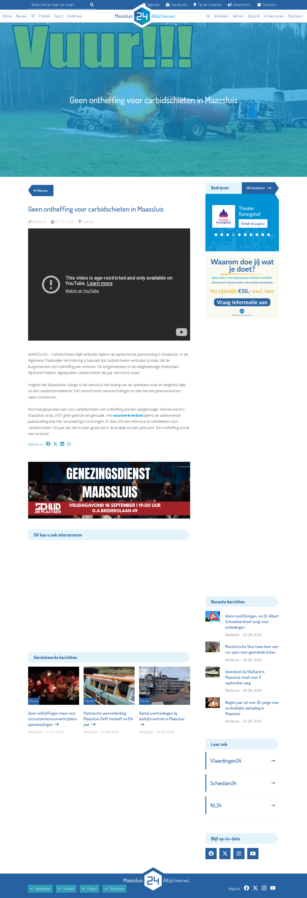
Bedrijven (295, 15)
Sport (58, 15)
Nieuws (21, 15)
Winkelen (221, 15)
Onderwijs (74, 15)
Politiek (44, 15)
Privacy (92, 888)
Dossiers (269, 4)
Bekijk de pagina (255, 223)
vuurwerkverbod (128, 415)
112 (33, 15)
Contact (68, 888)
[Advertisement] (109, 592)
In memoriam (274, 15)
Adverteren (241, 4)
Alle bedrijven (255, 188)
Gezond (254, 15)
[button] (216, 234)
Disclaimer (116, 888)
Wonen (238, 15)
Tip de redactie (209, 4)
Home (7, 15)
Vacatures (178, 4)
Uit (208, 15)
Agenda (152, 4)
